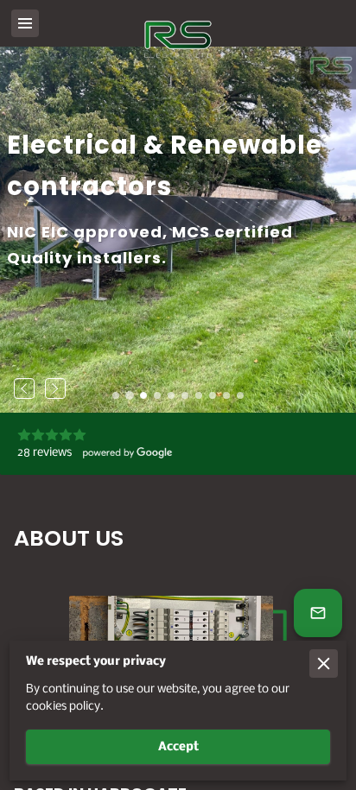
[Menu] (25, 23)
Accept (178, 747)
